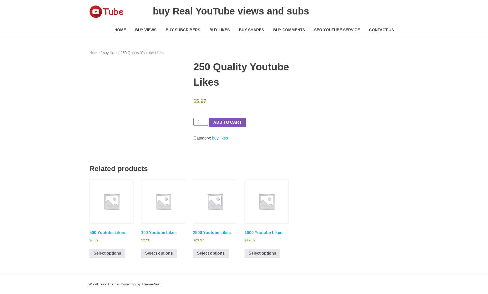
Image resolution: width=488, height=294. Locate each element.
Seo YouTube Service (337, 30)
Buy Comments (289, 30)
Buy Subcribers (183, 30)
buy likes (110, 53)
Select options (107, 253)
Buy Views (146, 30)
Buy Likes (219, 30)
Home (120, 30)
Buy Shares (251, 30)
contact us (381, 30)
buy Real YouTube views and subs (231, 11)
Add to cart (227, 122)
